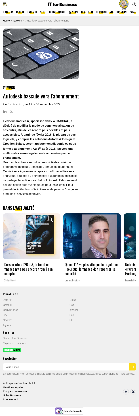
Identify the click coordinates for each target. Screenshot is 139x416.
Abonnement (10, 399)
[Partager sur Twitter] (11, 111)
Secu (43, 12)
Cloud (20, 12)
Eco (90, 12)
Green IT (32, 12)
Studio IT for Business (15, 338)
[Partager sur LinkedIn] (5, 111)
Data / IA (8, 12)
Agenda (7, 325)
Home (6, 20)
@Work (73, 12)
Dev (83, 12)
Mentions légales (13, 387)
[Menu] (5, 4)
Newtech (101, 12)
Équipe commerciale (15, 391)
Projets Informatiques (14, 343)
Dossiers (121, 12)
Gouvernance (57, 12)
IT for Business (12, 395)
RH (111, 12)
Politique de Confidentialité (19, 383)
